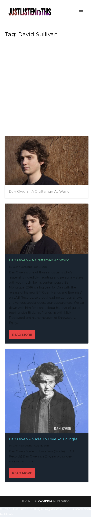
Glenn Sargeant (22, 266)
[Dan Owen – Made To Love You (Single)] (47, 391)
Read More (22, 335)
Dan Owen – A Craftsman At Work (39, 192)
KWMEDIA (44, 501)
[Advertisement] (45, 88)
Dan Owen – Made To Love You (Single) (44, 439)
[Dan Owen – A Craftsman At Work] (47, 229)
